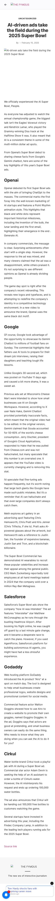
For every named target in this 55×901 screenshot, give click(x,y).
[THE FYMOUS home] (20, 5)
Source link (10, 846)
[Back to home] (5, 5)
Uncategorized (27, 18)
